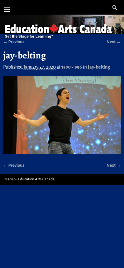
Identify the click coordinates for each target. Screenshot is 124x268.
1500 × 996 (71, 67)
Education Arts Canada (36, 179)
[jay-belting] (62, 115)
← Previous (13, 165)
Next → (114, 165)
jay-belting (99, 67)
